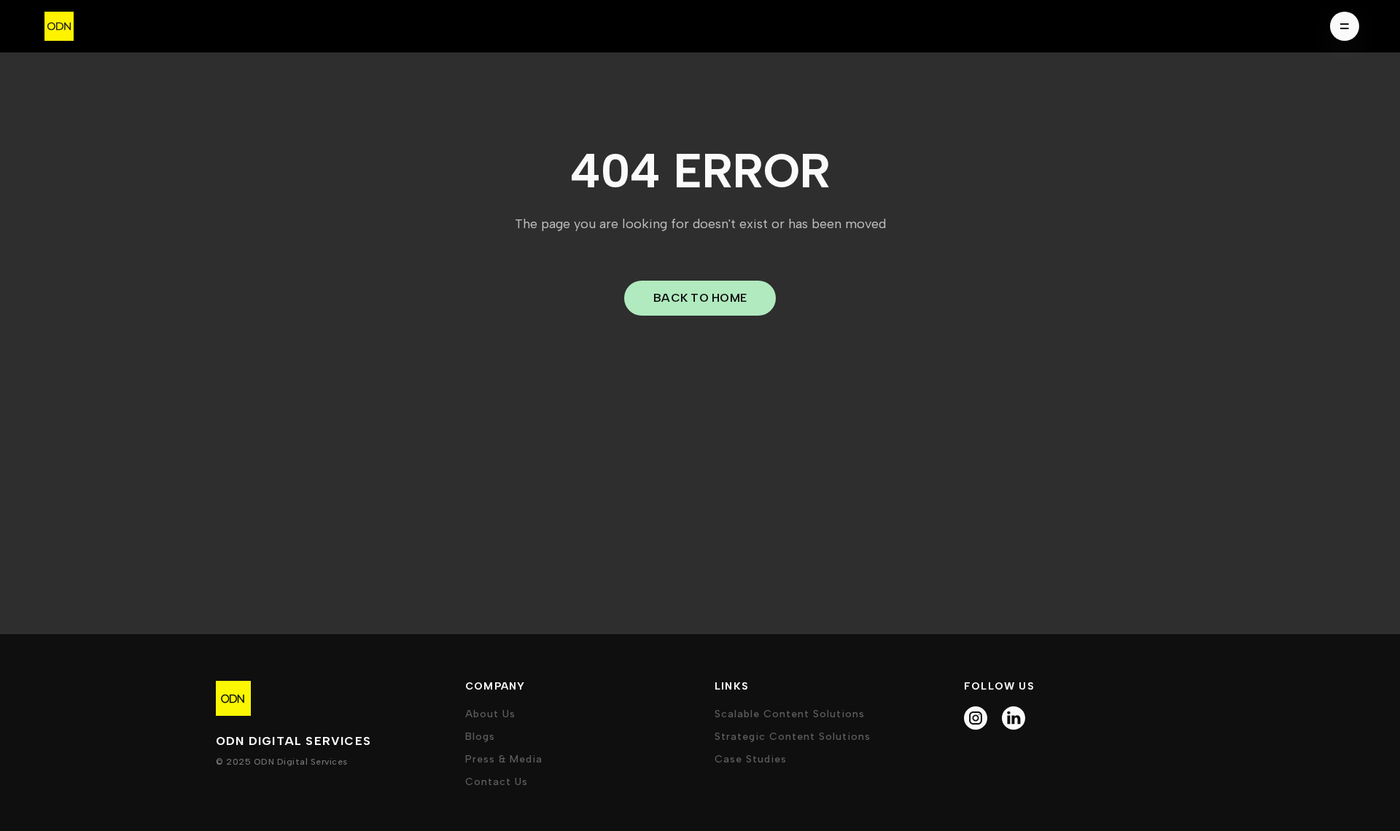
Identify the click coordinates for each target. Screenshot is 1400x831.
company (495, 686)
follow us (999, 686)
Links (732, 686)
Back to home (700, 298)
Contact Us (496, 782)
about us (490, 714)
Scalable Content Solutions (790, 714)
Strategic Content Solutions (793, 736)
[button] (1340, 26)
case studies (751, 759)
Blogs (480, 736)
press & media (503, 759)
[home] (59, 26)
